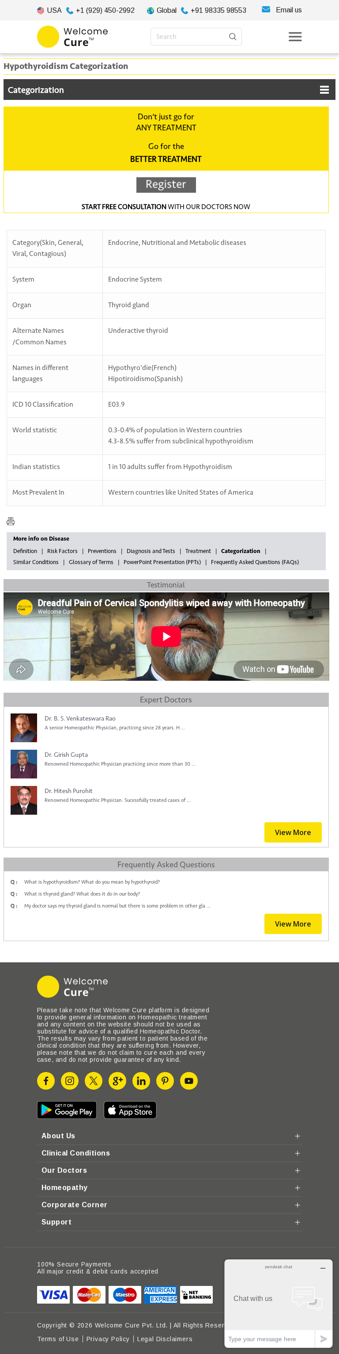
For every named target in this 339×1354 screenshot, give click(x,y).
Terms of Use (58, 1339)
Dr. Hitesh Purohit (69, 791)
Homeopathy (64, 1187)
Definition (25, 551)
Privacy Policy (108, 1339)
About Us (58, 1136)
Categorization (36, 90)
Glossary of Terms (91, 562)
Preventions (102, 551)
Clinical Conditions (75, 1153)
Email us (289, 10)
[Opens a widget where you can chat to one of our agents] (278, 1303)
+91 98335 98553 (218, 10)
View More (293, 832)
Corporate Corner (74, 1205)
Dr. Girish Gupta (66, 755)
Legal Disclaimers (165, 1339)
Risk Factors (62, 551)
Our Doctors (64, 1170)
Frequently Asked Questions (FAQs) (255, 562)
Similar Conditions (36, 562)
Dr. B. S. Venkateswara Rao (80, 718)
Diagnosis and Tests (151, 551)
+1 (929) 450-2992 (105, 10)
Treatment (198, 551)
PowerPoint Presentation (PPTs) (162, 562)
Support (56, 1222)
